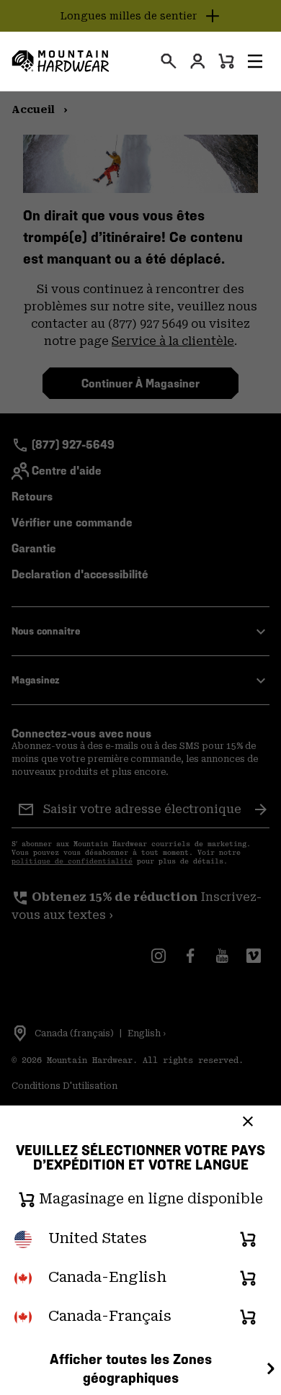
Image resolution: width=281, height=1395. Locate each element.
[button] (255, 61)
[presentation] (168, 61)
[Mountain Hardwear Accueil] (61, 61)
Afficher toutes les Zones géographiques (131, 1368)
